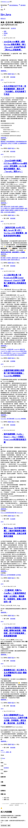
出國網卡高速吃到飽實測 (18, 208)
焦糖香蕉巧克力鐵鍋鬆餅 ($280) (11, 131)
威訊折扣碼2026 (15, 259)
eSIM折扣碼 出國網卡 (9, 212)
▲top (2, 79)
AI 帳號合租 (10, 349)
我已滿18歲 (3, 825)
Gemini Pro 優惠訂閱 (19, 349)
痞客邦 (9, 74)
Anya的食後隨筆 (5, 133)
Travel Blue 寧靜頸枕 (20, 418)
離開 (9, 825)
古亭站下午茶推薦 (12, 143)
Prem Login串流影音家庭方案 (9, 512)
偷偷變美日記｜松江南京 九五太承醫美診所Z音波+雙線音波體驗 (15, 672)
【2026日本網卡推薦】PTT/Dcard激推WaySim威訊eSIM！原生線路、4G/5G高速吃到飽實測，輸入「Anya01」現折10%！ (15, 166)
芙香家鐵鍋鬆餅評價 (21, 141)
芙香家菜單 (4, 143)
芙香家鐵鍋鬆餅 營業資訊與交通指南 (11, 135)
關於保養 (12, 705)
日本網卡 (8, 257)
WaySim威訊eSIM (5, 208)
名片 (5, 35)
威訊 (2, 206)
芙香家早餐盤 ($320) (8, 129)
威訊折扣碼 (7, 206)
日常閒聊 (12, 361)
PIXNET (7, 803)
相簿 (5, 31)
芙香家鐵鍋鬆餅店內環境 (7, 123)
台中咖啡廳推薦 (11, 575)
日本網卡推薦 (14, 206)
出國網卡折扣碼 (18, 210)
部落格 (5, 33)
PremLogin (3, 349)
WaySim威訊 (21, 257)
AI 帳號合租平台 (7, 353)
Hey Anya (6, 14)
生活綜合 (13, 28)
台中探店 (18, 575)
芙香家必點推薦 (5, 127)
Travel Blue (4, 418)
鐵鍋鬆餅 (3, 141)
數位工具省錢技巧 (19, 355)
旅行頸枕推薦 (11, 418)
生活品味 (12, 519)
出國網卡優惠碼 (9, 210)
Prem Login (20, 512)
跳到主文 (3, 18)
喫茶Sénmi (4, 575)
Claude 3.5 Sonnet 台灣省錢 (19, 353)
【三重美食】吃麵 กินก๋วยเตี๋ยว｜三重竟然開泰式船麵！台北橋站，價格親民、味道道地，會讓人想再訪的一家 (15, 596)
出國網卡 (20, 206)
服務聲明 (17, 805)
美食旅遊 (12, 77)
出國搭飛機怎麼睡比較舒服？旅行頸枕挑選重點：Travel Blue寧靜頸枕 (14, 373)
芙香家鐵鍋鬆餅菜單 (6, 125)
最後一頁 (8, 752)
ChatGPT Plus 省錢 (6, 351)
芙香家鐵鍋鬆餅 (10, 141)
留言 (13, 74)
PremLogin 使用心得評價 (7, 355)
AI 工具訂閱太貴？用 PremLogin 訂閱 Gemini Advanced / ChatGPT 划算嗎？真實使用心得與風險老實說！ (15, 280)
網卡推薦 (3, 257)
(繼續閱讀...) (4, 70)
